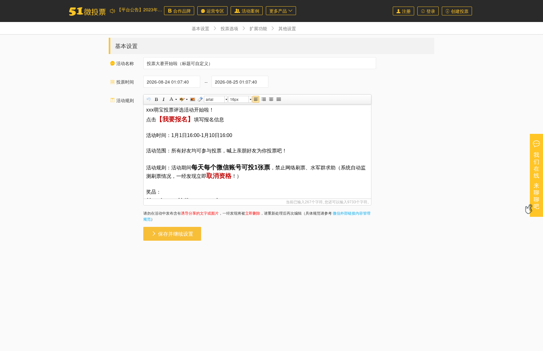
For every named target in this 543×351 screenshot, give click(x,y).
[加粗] (156, 99)
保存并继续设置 (172, 233)
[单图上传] (192, 99)
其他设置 (287, 28)
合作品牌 (179, 11)
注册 (403, 11)
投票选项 (229, 28)
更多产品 (281, 11)
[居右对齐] (263, 99)
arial (209, 99)
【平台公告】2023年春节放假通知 (150, 16)
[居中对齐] (271, 99)
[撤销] (148, 99)
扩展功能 (258, 28)
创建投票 (457, 11)
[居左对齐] (256, 99)
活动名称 (122, 63)
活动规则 (122, 100)
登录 (428, 11)
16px (234, 99)
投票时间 (122, 82)
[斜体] (163, 99)
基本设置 (200, 28)
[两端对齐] (278, 99)
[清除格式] (200, 99)
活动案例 (246, 11)
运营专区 (212, 11)
